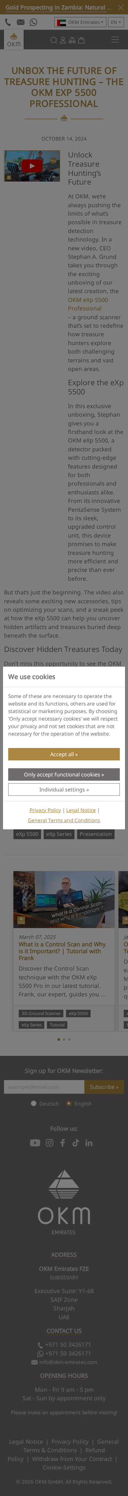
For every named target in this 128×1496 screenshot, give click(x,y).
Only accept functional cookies (62, 774)
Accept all (62, 754)
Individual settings (62, 789)
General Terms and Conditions (64, 820)
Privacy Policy (45, 810)
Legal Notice (81, 810)
